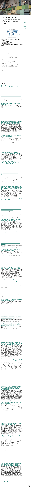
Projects (24, 22)
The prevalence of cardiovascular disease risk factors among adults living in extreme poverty (11, 136)
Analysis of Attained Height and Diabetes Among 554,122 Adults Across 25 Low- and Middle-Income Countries (11, 424)
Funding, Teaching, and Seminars (26, 25)
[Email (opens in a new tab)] (7, 481)
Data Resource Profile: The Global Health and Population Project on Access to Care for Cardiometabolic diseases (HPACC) (11, 268)
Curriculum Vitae (25, 28)
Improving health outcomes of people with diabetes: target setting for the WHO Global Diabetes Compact (11, 220)
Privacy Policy (19, 484)
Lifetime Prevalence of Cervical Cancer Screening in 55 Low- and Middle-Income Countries (11, 403)
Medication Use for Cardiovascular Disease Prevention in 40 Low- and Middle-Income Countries (11, 210)
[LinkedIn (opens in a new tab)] (5, 481)
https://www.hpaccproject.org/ (5, 26)
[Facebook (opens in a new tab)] (4, 481)
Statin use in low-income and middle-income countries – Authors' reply (10, 244)
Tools (29, 486)
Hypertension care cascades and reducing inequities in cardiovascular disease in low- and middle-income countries (11, 153)
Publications (25, 20)
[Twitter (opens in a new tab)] (3, 481)
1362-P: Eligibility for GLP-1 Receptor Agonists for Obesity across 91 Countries (10, 104)
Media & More (25, 31)
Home (24, 17)
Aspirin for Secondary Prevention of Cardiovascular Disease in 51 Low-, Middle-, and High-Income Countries (11, 199)
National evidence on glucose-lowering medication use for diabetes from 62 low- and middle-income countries (11, 86)
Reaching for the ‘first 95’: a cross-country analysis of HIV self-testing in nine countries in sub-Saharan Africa (11, 300)
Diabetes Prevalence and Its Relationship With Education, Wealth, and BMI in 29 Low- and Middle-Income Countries (11, 448)
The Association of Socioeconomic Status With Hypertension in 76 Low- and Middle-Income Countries (11, 250)
